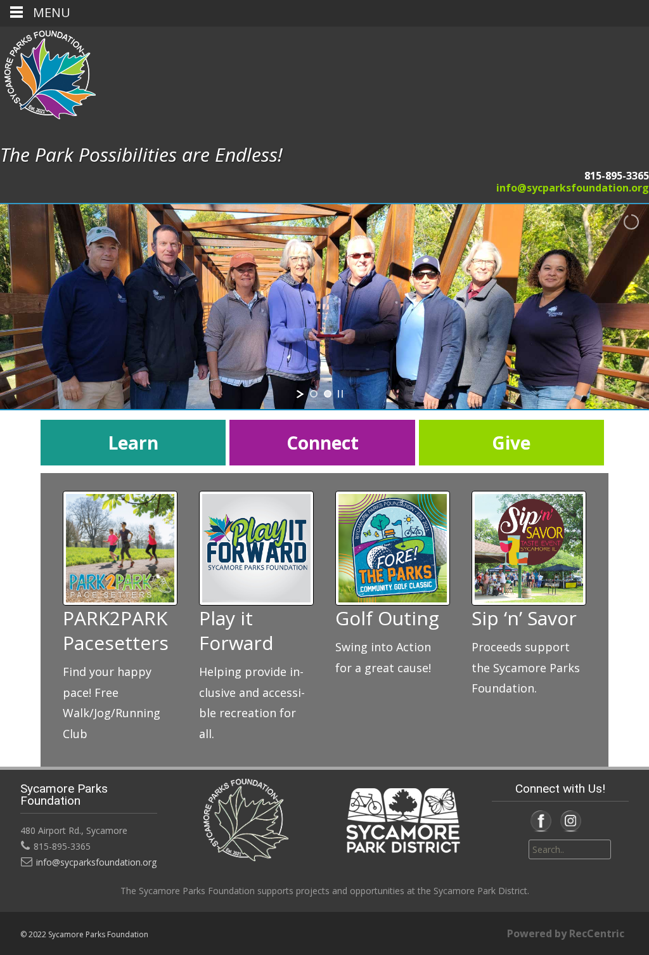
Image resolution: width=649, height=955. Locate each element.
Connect (322, 443)
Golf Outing (387, 618)
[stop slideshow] (340, 394)
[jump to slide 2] (327, 394)
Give (511, 443)
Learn (133, 443)
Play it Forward (236, 630)
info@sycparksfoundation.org (572, 188)
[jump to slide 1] (314, 394)
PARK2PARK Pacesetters (116, 630)
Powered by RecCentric (565, 933)
